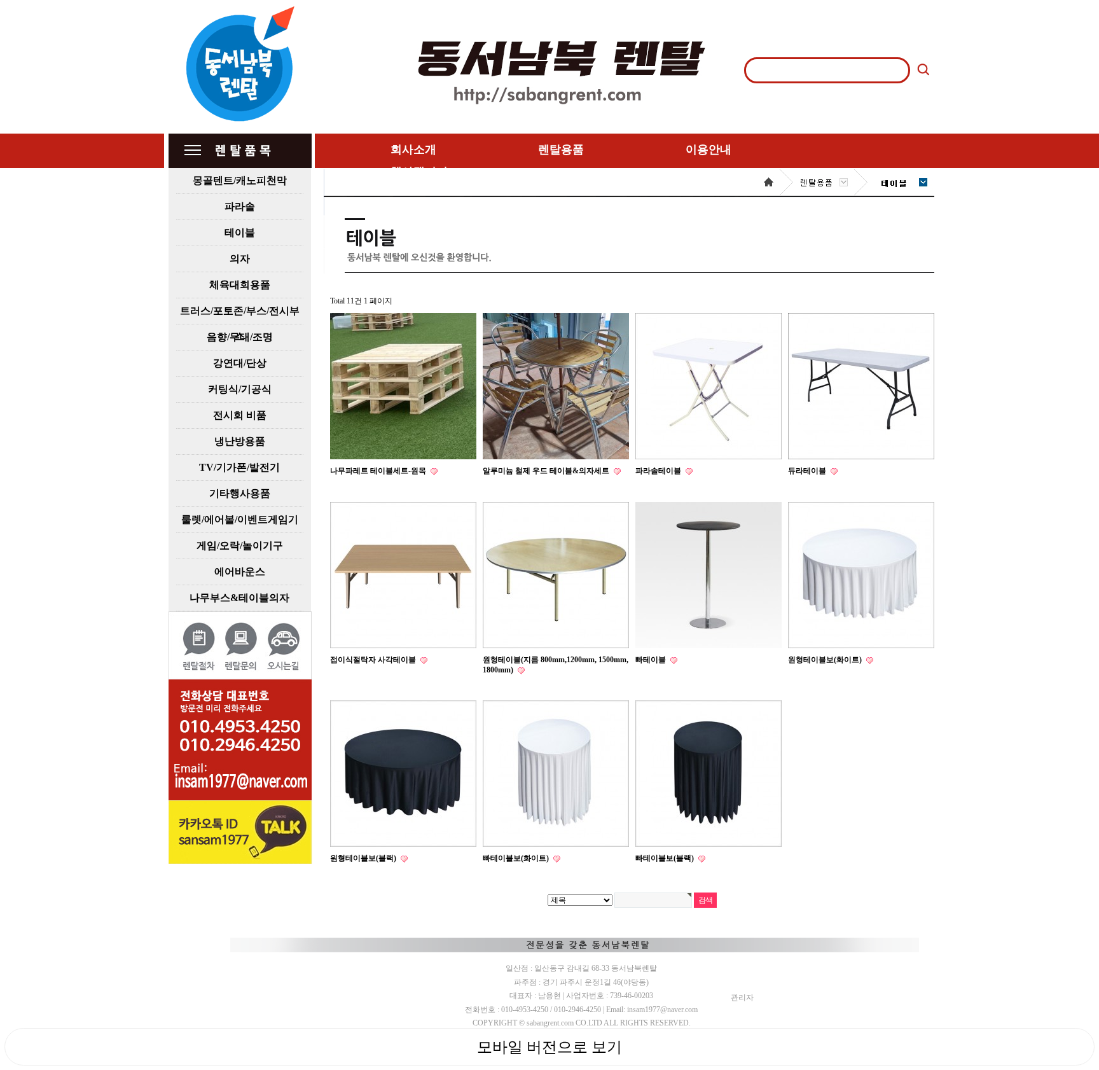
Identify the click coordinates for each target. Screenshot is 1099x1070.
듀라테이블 (808, 470)
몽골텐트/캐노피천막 (240, 180)
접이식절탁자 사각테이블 (374, 659)
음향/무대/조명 (240, 336)
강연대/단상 (239, 363)
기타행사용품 (239, 493)
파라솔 (240, 206)
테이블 (240, 232)
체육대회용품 (239, 284)
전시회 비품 (239, 415)
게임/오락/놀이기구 (240, 545)
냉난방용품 (239, 441)
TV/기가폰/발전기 (239, 467)
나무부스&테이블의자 (239, 597)
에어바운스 (239, 571)
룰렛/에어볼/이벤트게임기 (239, 519)
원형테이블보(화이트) (826, 659)
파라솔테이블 (659, 470)
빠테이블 (651, 659)
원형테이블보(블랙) (364, 858)
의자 (240, 258)
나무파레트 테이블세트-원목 (379, 470)
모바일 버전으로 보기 (549, 1047)
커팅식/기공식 (240, 389)
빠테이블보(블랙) (665, 858)
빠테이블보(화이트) (517, 858)
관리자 (742, 997)
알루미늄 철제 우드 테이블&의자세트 (547, 470)
